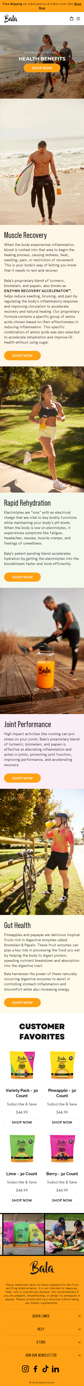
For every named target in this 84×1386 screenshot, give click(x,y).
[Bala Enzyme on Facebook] (35, 1368)
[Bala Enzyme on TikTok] (45, 1368)
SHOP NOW (22, 355)
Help (41, 1329)
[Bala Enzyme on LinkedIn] (55, 1368)
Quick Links (41, 1316)
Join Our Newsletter (41, 1355)
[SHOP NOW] (42, 62)
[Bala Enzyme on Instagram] (25, 1368)
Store (41, 1342)
